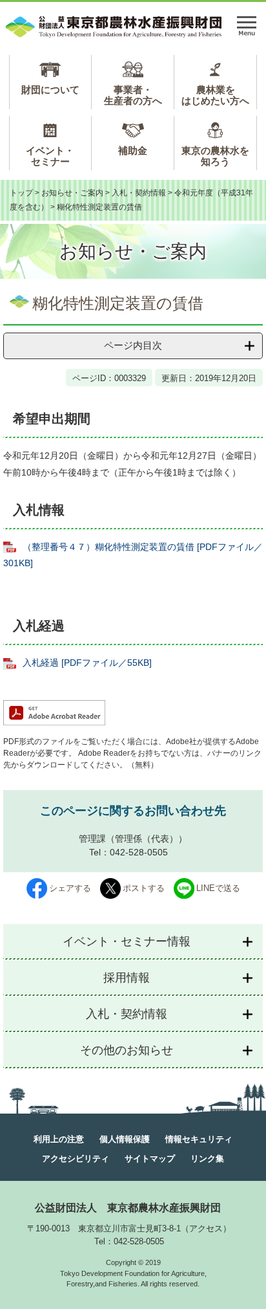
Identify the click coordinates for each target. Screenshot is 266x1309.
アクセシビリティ (75, 1158)
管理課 (92, 838)
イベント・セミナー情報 (126, 941)
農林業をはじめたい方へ (215, 95)
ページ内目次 (133, 345)
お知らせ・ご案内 (72, 192)
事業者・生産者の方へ (133, 95)
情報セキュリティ (198, 1139)
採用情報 (126, 977)
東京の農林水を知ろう (215, 156)
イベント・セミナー (50, 156)
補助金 (132, 150)
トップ (21, 192)
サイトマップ (150, 1158)
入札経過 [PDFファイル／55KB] (87, 662)
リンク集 (207, 1158)
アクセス (206, 1228)
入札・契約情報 (139, 192)
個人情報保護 (124, 1139)
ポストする (144, 888)
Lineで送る (218, 888)
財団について (50, 89)
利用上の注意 (59, 1139)
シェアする (70, 888)
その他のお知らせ (126, 1050)
